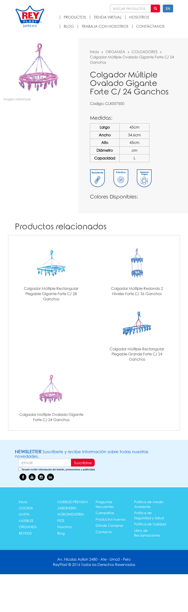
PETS (60, 520)
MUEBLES (26, 520)
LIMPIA (24, 514)
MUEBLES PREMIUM (72, 501)
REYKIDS (25, 533)
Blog (61, 533)
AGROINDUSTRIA (70, 514)
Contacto (104, 532)
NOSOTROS (139, 17)
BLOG (69, 26)
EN (168, 8)
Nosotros (64, 526)
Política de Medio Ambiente (148, 504)
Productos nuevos (110, 519)
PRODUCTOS (75, 17)
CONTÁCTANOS (150, 26)
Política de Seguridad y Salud (149, 515)
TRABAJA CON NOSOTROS (105, 26)
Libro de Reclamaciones (147, 533)
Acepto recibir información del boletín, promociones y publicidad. (58, 469)
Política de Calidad (150, 524)
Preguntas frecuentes (105, 504)
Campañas (105, 512)
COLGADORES (145, 51)
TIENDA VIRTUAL (108, 17)
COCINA (26, 508)
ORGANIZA (115, 51)
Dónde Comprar (109, 525)
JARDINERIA (66, 508)
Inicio (94, 51)
